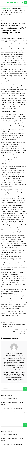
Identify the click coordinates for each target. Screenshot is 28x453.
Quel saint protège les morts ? (9, 398)
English (2, 20)
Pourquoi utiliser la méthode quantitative (11, 408)
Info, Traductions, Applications (12, 2)
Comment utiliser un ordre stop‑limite (10, 418)
